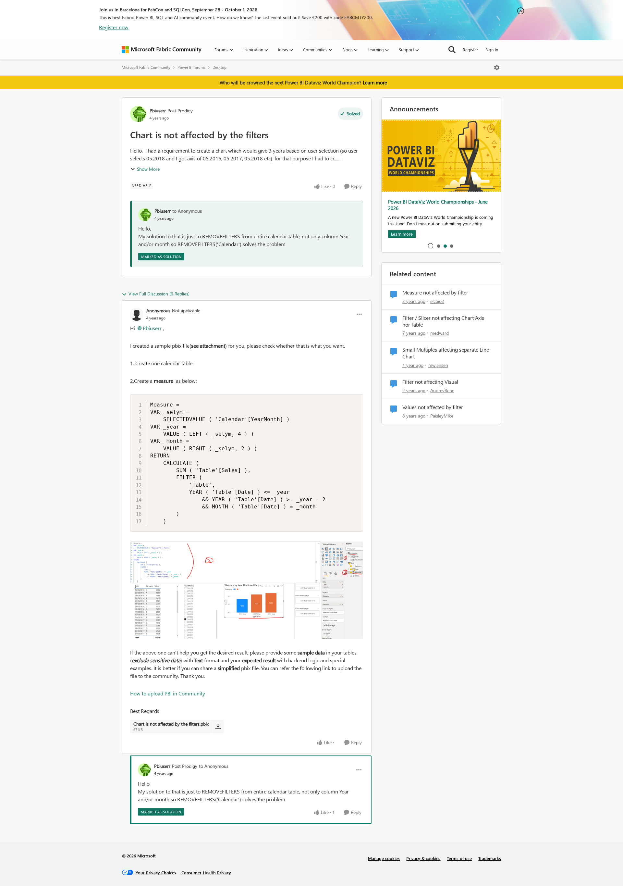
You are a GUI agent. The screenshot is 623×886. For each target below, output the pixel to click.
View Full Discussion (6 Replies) (158, 294)
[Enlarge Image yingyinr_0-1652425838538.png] (246, 590)
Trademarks (489, 858)
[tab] (438, 246)
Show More (148, 169)
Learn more (375, 82)
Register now (113, 27)
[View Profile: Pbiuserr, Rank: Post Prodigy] (138, 114)
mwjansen (438, 365)
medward (439, 333)
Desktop (219, 67)
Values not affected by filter (432, 407)
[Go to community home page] (162, 49)
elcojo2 (437, 301)
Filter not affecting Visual (430, 382)
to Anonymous (187, 211)
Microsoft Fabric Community (146, 67)
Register (470, 49)
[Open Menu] (496, 67)
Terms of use (459, 858)
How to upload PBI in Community (167, 693)
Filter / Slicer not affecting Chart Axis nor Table (443, 321)
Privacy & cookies (423, 858)
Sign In (491, 49)
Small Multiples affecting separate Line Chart (445, 353)
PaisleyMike (441, 416)
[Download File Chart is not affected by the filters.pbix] (218, 726)
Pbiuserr (158, 110)
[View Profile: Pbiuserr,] (144, 214)
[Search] (452, 50)
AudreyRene (442, 390)
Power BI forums (191, 67)
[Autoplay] (430, 246)
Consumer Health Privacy (206, 872)
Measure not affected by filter (435, 292)
